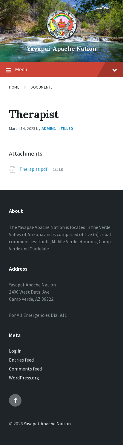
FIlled (67, 128)
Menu (21, 69)
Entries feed (21, 360)
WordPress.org (24, 378)
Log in (15, 351)
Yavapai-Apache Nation (61, 48)
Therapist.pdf (33, 169)
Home (14, 87)
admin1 (48, 128)
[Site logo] (62, 38)
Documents (41, 87)
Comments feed (25, 369)
